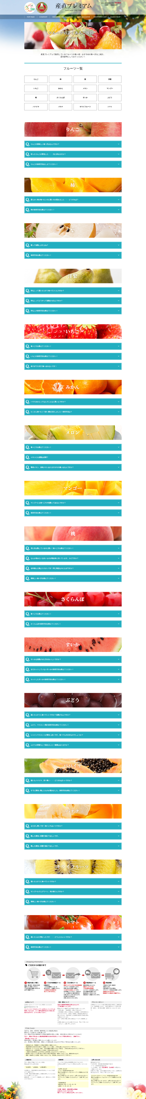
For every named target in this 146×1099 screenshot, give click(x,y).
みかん (60, 88)
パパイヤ (36, 106)
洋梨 (109, 79)
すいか (85, 97)
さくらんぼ (61, 97)
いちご (36, 88)
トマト (109, 106)
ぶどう (109, 97)
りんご (36, 79)
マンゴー (110, 88)
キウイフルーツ (85, 106)
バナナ (60, 106)
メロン (85, 88)
